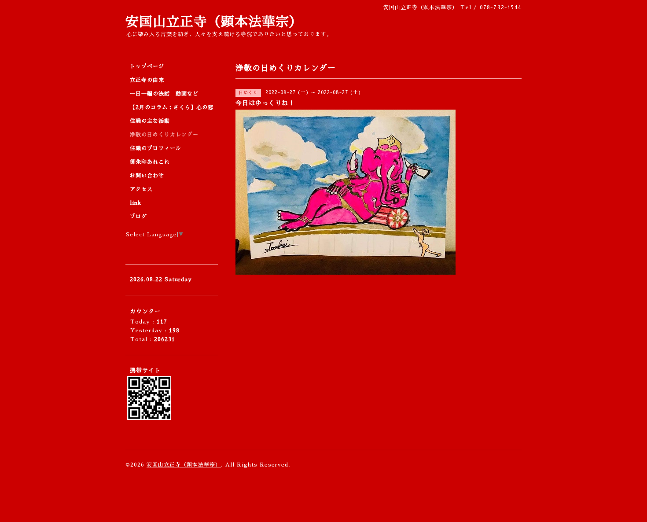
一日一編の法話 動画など (164, 93)
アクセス (141, 189)
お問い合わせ (147, 175)
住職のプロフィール (155, 148)
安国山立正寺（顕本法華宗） (214, 22)
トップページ (147, 66)
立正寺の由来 (147, 80)
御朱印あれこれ (150, 162)
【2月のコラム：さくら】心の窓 (171, 107)
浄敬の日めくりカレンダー (164, 134)
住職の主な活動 (150, 121)
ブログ (138, 216)
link (135, 203)
